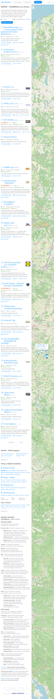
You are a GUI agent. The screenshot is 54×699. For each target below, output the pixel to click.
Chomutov (8, 487)
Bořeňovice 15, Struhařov (13, 36)
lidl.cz (16, 278)
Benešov (3, 470)
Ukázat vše (3, 460)
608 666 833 (18, 144)
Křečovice (19, 508)
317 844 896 (18, 388)
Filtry (29, 19)
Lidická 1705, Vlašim (12, 365)
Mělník (3, 472)
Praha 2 (8, 480)
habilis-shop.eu (19, 237)
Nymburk (18, 472)
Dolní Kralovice (9, 506)
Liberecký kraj (9, 493)
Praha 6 (3, 482)
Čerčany (23, 505)
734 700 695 (5, 239)
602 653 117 (5, 301)
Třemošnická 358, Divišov (13, 106)
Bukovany (8, 505)
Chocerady (23, 506)
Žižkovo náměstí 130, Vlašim (14, 206)
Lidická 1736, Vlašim (12, 397)
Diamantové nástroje (6, 456)
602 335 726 (5, 334)
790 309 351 (5, 438)
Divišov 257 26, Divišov (13, 426)
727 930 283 (18, 63)
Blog (27, 693)
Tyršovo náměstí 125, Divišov (14, 54)
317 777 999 (27, 132)
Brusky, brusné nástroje (22, 453)
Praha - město (9, 477)
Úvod (4, 688)
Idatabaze (7, 2)
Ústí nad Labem (10, 489)
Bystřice (13, 505)
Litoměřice (15, 487)
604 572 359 (5, 45)
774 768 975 (26, 115)
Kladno (14, 470)
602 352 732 (18, 405)
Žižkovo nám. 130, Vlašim (7, 187)
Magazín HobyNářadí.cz (6, 678)
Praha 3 (13, 480)
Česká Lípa (4, 495)
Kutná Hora (23, 470)
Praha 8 (13, 482)
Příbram (12, 474)
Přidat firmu (21, 688)
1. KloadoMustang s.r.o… (41, 345)
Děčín (2, 487)
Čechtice (18, 505)
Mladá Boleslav (10, 472)
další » (21, 442)
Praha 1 (3, 480)
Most (24, 487)
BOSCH (5, 667)
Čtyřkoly (28, 505)
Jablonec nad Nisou (13, 495)
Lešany (24, 508)
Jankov (9, 508)
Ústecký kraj (8, 485)
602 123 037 (18, 176)
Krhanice (13, 508)
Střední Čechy (9, 468)
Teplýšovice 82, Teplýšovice (14, 170)
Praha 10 (24, 482)
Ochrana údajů (16, 690)
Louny (20, 487)
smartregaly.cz (18, 435)
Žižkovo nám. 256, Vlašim (13, 227)
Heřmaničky (16, 506)
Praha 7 (8, 482)
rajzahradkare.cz (19, 332)
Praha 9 (19, 482)
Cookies (23, 690)
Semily (27, 495)
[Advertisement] (16, 75)
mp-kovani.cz (18, 132)
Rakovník (18, 474)
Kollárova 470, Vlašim (12, 323)
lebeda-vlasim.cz (19, 299)
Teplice (3, 489)
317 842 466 (5, 218)
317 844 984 (18, 371)
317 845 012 (18, 315)
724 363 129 (5, 356)
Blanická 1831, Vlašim (12, 269)
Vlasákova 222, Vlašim (7, 290)
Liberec (22, 495)
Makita (14, 671)
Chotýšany (4, 508)
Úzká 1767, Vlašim (12, 311)
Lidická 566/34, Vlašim (12, 378)
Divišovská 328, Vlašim (7, 124)
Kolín (18, 470)
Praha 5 (24, 480)
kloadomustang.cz (19, 42)
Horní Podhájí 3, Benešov (13, 89)
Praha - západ (5, 474)
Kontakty (8, 690)
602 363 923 (18, 98)
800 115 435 (24, 278)
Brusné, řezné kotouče (6, 455)
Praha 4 (19, 480)
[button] (42, 351)
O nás (27, 688)
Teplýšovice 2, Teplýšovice (13, 139)
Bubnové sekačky (20, 455)
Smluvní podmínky (11, 688)
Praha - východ (25, 472)
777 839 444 (5, 197)
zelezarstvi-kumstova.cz (21, 195)
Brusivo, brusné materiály (7, 453)
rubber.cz (17, 115)
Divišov (2, 506)
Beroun (9, 470)
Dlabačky (18, 456)
